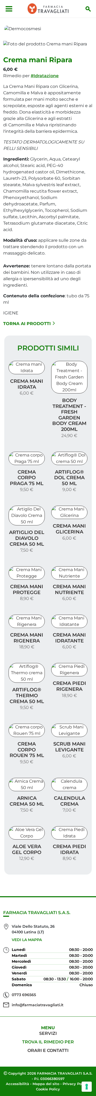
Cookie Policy (48, 1089)
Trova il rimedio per (48, 1041)
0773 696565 (24, 994)
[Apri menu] (9, 9)
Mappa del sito (46, 1084)
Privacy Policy (75, 1084)
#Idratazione (45, 75)
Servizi (48, 1033)
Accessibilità (17, 1084)
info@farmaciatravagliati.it (37, 1005)
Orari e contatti (48, 1050)
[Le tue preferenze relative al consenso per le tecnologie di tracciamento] (87, 1087)
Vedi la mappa (27, 939)
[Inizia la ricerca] (88, 8)
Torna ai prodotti (27, 323)
